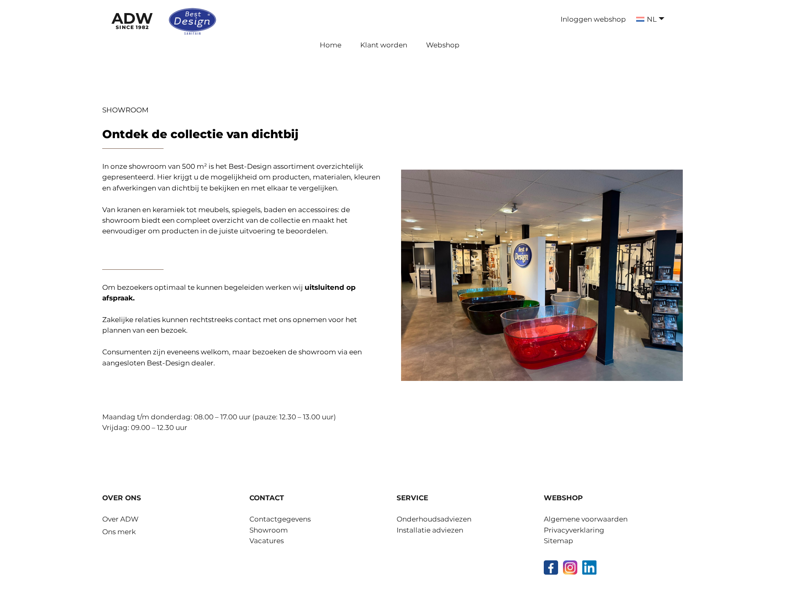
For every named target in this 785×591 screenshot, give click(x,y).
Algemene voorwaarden (586, 519)
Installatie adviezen (430, 530)
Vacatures (266, 541)
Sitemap (558, 541)
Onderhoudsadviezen (434, 519)
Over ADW (120, 519)
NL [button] (652, 19)
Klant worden (383, 45)
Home (330, 45)
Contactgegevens (280, 519)
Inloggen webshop (593, 19)
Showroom (268, 530)
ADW (132, 19)
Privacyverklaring (574, 530)
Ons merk (119, 532)
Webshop (443, 45)
